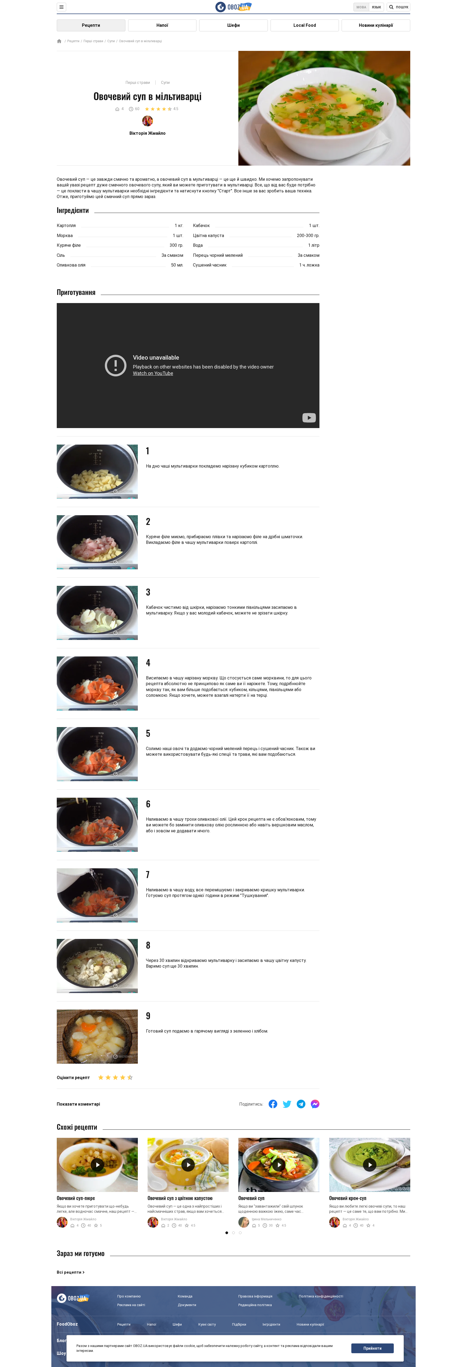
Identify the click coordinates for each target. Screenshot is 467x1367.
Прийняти (372, 1348)
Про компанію (129, 1296)
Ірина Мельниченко (266, 1219)
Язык (376, 7)
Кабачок (201, 225)
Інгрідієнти (271, 1324)
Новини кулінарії (376, 25)
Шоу (61, 1353)
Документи (187, 1305)
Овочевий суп (251, 1198)
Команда (185, 1296)
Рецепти (91, 25)
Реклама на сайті (131, 1305)
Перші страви (93, 41)
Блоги (63, 1340)
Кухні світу (207, 1324)
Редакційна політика (255, 1305)
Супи (111, 41)
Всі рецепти (69, 1272)
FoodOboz (67, 1324)
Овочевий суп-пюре (76, 1198)
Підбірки (239, 1324)
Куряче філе (69, 245)
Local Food (304, 25)
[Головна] (59, 41)
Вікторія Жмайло (83, 1219)
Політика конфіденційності (321, 1296)
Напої (162, 25)
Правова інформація (255, 1296)
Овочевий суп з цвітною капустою (180, 1198)
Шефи (233, 25)
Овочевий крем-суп (347, 1198)
